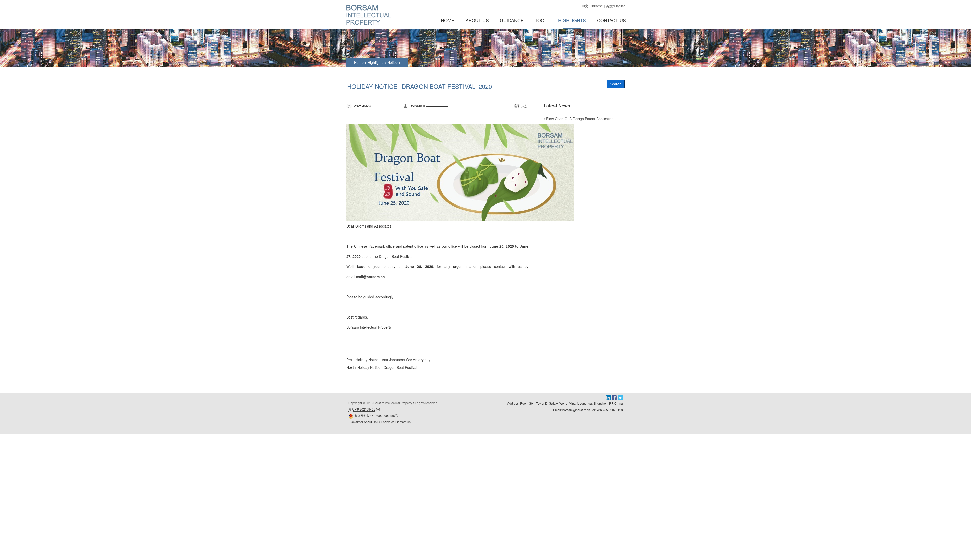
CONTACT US (611, 20)
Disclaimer (355, 422)
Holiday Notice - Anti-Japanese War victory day (393, 359)
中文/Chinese (592, 5)
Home (447, 20)
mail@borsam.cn (370, 276)
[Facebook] (615, 397)
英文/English (616, 5)
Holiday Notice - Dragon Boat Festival (387, 367)
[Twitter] (620, 397)
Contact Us (403, 422)
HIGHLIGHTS (572, 20)
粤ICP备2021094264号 (364, 409)
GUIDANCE (512, 20)
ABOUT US (477, 20)
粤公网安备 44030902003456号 (376, 415)
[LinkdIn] (609, 397)
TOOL (541, 20)
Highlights (375, 62)
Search (615, 83)
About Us (370, 422)
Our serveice (386, 422)
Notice (393, 62)
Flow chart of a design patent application (580, 118)
